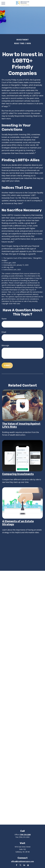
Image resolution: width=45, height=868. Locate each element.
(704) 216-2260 (25, 834)
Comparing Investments (18, 474)
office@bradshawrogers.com (22, 861)
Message (5, 345)
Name (4, 318)
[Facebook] (16, 864)
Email (4, 332)
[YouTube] (28, 864)
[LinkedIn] (24, 864)
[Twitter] (20, 864)
